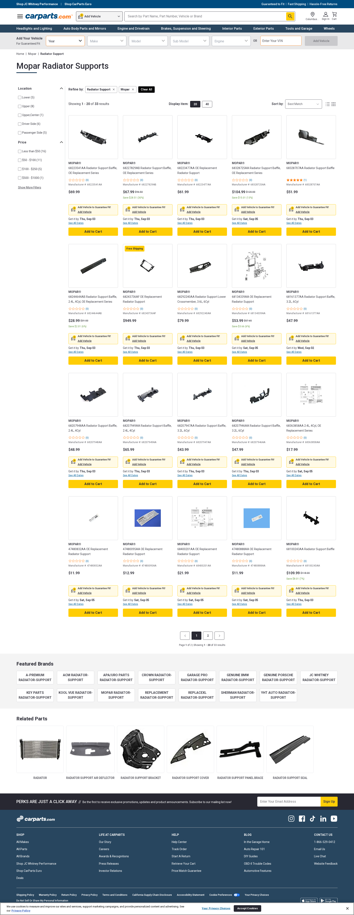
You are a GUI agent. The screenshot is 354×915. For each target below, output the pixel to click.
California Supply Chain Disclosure (152, 895)
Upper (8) (28, 106)
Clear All (146, 89)
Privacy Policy (90, 895)
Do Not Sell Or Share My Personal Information (42, 900)
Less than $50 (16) (34, 151)
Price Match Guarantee (186, 870)
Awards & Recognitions (114, 856)
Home (20, 53)
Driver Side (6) (31, 123)
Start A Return (181, 856)
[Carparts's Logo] (49, 16)
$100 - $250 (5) (32, 169)
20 (195, 104)
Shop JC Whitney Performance (36, 863)
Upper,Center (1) (32, 115)
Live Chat (320, 856)
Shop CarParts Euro (29, 870)
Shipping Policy (25, 895)
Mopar (32, 53)
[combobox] (65, 41)
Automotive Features (257, 870)
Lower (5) (28, 97)
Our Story (105, 842)
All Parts (21, 849)
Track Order (179, 849)
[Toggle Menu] (20, 16)
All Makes (22, 842)
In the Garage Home (257, 842)
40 (207, 104)
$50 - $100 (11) (32, 160)
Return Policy (69, 895)
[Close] (347, 908)
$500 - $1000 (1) (32, 177)
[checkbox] (19, 97)
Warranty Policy (48, 895)
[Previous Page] (185, 636)
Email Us (319, 849)
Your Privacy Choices (257, 895)
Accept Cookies (247, 908)
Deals (20, 878)
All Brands (23, 856)
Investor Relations (110, 870)
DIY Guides (251, 856)
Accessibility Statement (190, 895)
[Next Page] (219, 636)
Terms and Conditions (114, 895)
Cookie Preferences (220, 895)
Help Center (179, 842)
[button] (101, 89)
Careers (104, 849)
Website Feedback (326, 863)
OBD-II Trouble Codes (257, 863)
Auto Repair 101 (254, 849)
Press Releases (109, 863)
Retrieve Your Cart (183, 863)
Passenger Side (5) (34, 132)
